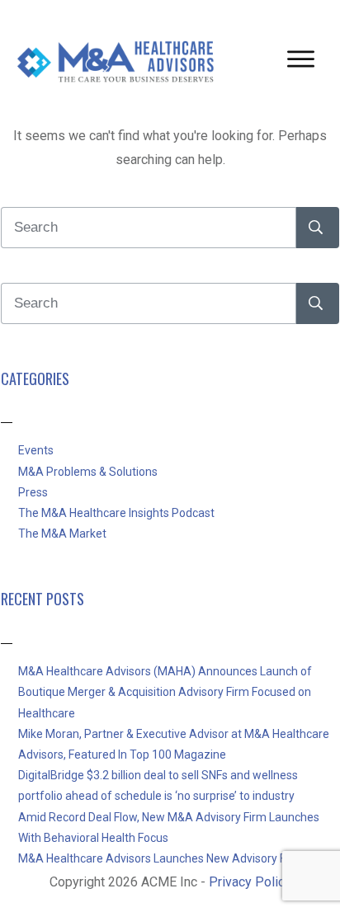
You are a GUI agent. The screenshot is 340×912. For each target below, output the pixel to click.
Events (36, 450)
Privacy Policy (250, 882)
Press (33, 492)
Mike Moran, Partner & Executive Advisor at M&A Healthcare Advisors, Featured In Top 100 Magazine (173, 744)
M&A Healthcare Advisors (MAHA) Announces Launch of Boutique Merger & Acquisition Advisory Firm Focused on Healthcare (165, 692)
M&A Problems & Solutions (88, 471)
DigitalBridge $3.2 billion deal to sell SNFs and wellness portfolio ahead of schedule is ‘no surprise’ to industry (158, 785)
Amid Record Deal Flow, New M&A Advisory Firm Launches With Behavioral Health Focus (168, 827)
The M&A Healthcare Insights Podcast (116, 512)
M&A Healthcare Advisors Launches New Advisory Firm (160, 858)
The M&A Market (62, 533)
